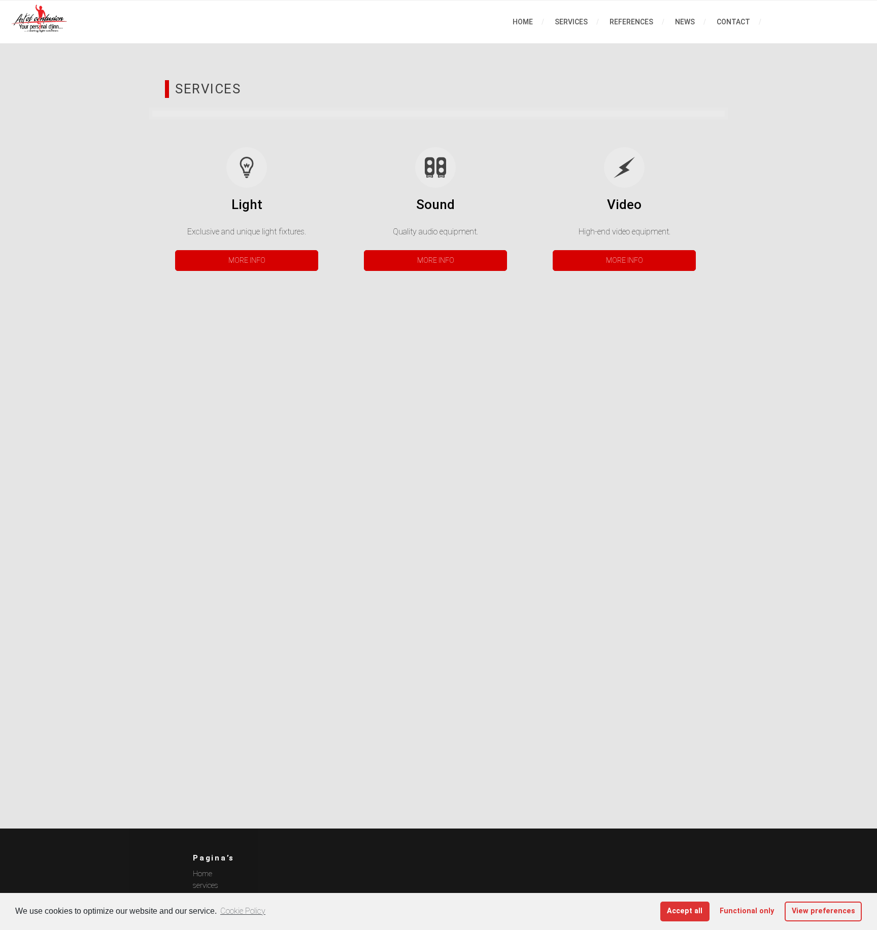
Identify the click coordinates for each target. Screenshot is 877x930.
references (631, 22)
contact (733, 22)
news (685, 22)
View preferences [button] (823, 911)
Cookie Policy (242, 911)
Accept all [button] (684, 911)
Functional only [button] (747, 911)
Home (523, 22)
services (571, 22)
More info (246, 260)
